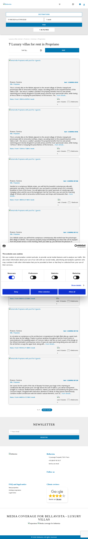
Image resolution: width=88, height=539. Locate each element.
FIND (44, 25)
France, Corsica (16, 82)
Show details (76, 285)
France (26, 39)
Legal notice (12, 493)
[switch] (33, 277)
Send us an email (54, 464)
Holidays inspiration (15, 490)
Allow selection (44, 292)
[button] (57, 494)
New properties (13, 488)
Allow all (72, 292)
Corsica (33, 39)
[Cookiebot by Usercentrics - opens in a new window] (76, 246)
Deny (16, 292)
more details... (61, 95)
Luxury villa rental (15, 39)
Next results (47, 410)
